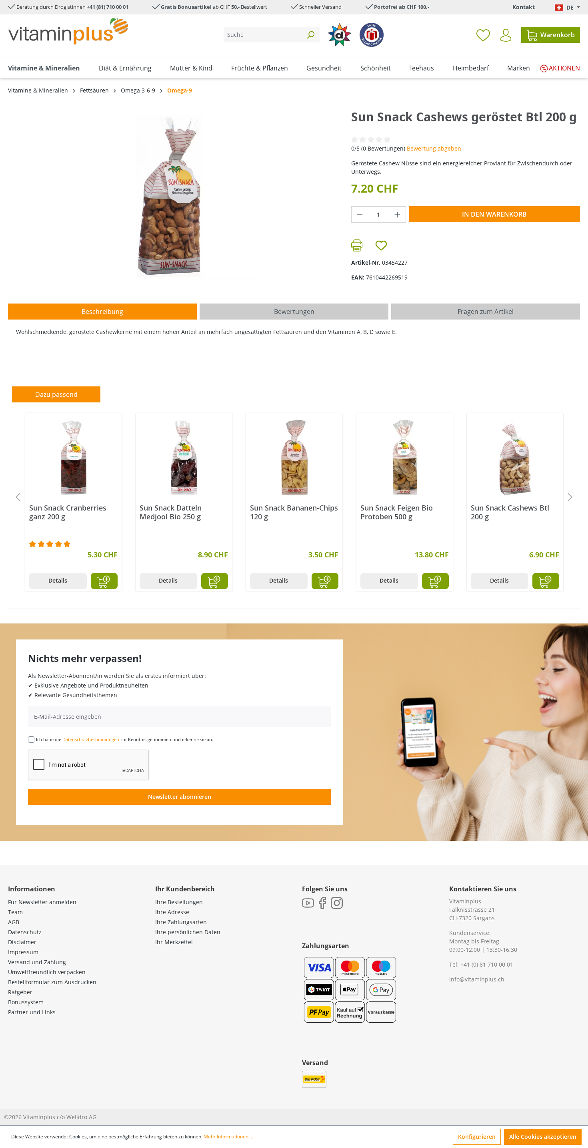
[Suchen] (310, 34)
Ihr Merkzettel (174, 942)
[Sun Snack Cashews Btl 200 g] (515, 457)
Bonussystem (26, 1002)
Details (57, 580)
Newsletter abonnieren (179, 796)
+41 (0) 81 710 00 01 (486, 964)
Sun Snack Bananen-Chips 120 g (294, 512)
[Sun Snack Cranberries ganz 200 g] (73, 457)
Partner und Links (32, 1012)
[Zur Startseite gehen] (68, 31)
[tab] (102, 312)
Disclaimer (22, 942)
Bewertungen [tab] (294, 311)
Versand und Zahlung (37, 962)
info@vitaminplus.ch (476, 979)
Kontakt (523, 7)
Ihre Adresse (172, 912)
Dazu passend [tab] (56, 394)
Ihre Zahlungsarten (181, 922)
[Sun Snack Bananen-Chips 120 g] (294, 457)
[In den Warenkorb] (104, 581)
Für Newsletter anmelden (42, 902)
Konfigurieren (477, 1136)
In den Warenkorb (494, 214)
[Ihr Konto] (505, 35)
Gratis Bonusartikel (186, 6)
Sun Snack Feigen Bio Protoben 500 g (396, 512)
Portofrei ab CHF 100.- (401, 6)
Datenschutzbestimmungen (90, 739)
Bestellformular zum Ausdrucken (52, 982)
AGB (13, 922)
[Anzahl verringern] (359, 214)
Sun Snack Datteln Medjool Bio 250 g (171, 512)
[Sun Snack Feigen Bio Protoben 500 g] (404, 457)
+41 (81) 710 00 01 (107, 6)
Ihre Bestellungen (179, 902)
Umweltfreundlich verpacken (47, 972)
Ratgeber (20, 992)
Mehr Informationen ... (228, 1136)
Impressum (23, 952)
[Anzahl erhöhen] (397, 214)
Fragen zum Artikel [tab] (486, 311)
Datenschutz (25, 932)
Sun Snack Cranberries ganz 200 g (67, 512)
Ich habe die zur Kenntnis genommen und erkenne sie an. (124, 739)
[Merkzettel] (483, 35)
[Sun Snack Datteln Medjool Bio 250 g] (184, 457)
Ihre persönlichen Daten (187, 932)
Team (15, 912)
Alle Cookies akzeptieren (542, 1136)
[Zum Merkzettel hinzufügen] (381, 245)
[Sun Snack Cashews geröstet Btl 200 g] (171, 195)
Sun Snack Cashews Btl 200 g (510, 512)
